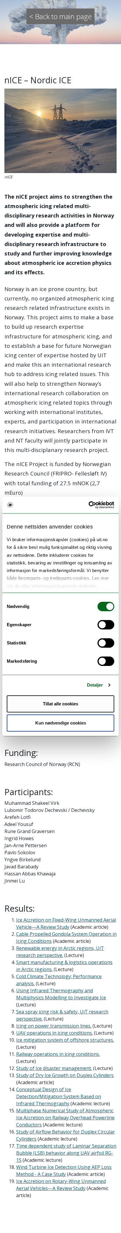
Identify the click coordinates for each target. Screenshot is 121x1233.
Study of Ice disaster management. (54, 1068)
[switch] (106, 624)
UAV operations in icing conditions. (54, 1033)
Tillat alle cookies (60, 703)
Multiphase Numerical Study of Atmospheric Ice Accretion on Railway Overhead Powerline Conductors (65, 1117)
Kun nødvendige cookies (60, 722)
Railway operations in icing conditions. (58, 1054)
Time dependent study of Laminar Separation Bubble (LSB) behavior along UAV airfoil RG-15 (66, 1153)
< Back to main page (60, 16)
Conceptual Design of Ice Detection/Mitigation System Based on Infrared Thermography (58, 1096)
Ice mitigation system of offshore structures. (65, 1040)
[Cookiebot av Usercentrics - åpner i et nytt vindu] (88, 505)
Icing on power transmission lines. (53, 1026)
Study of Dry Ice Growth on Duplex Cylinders (65, 1075)
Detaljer (95, 684)
